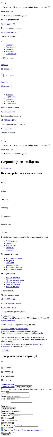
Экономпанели (12, 265)
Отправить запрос (8, 409)
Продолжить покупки (23, 387)
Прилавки (10, 263)
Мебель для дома (13, 278)
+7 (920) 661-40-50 (8, 32)
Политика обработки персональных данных (19, 331)
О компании (11, 54)
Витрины (10, 260)
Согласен (5, 350)
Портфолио (11, 47)
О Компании (11, 241)
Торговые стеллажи (14, 267)
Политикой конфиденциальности (28, 430)
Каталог (9, 45)
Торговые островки (14, 269)
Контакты (10, 51)
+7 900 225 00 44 (8, 24)
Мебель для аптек (13, 282)
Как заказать (11, 245)
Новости (9, 49)
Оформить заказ (7, 384)
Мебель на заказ (12, 287)
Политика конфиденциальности (14, 329)
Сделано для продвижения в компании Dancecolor (22, 333)
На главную (6, 168)
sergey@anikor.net (8, 320)
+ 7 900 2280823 (7, 128)
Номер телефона (8, 399)
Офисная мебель (13, 284)
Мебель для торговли (15, 280)
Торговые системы (14, 258)
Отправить (6, 435)
